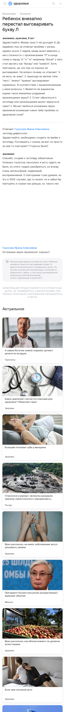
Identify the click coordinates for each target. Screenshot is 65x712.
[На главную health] (20, 3)
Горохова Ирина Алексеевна (32, 129)
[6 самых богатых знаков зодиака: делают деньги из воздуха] (32, 340)
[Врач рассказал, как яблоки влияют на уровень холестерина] (32, 631)
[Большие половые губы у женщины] (32, 437)
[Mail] (10, 3)
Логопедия (25, 13)
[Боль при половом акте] (32, 679)
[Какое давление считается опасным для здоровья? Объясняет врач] (32, 388)
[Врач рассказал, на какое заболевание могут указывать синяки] (32, 534)
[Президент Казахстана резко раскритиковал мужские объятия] (32, 582)
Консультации (9, 13)
